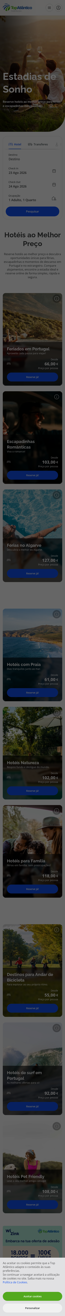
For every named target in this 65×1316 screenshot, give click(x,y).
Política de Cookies (15, 1282)
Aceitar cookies (33, 1296)
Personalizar (32, 1308)
